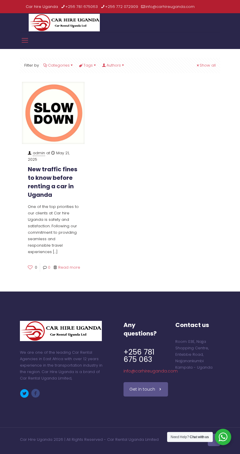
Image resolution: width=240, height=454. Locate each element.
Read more (69, 267)
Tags (88, 65)
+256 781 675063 (81, 6)
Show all (208, 65)
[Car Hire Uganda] (64, 22)
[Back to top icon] (214, 440)
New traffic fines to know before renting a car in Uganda (52, 182)
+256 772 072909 (121, 6)
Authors (114, 65)
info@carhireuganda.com (170, 6)
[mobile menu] (25, 40)
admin (39, 153)
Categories (59, 65)
